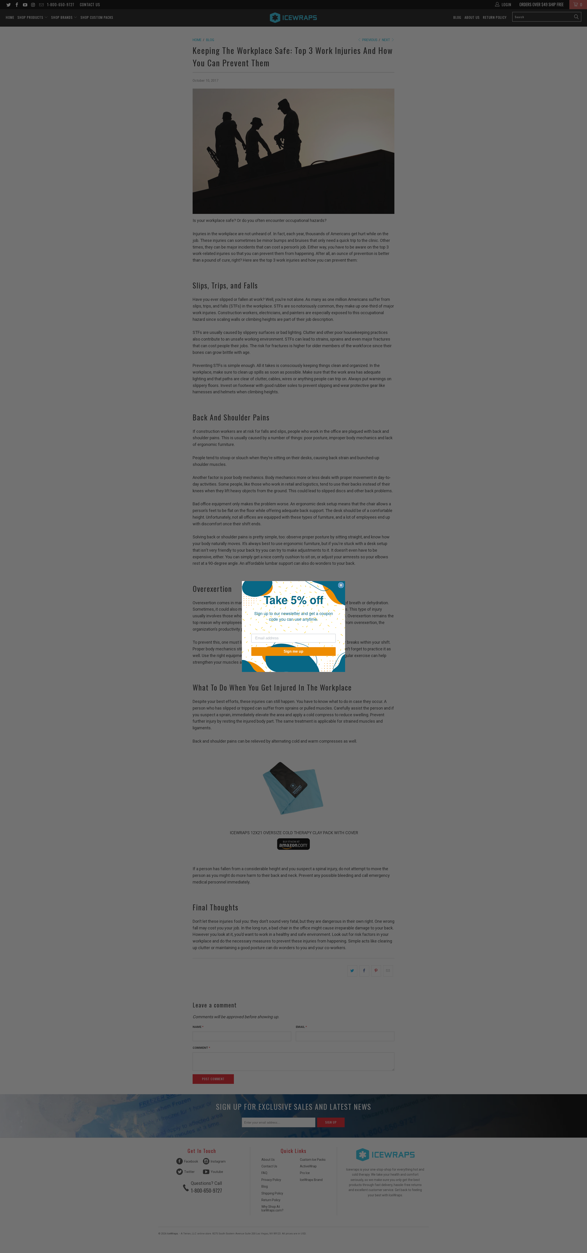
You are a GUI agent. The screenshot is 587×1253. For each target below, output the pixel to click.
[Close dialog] (341, 585)
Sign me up (293, 651)
